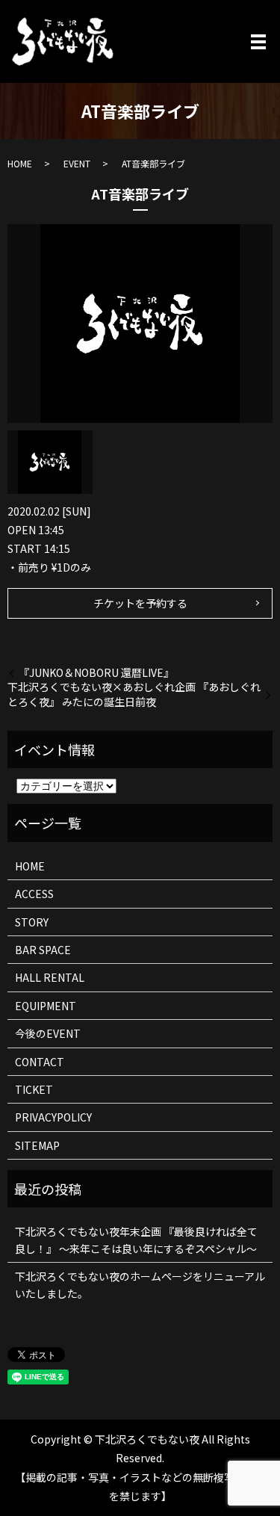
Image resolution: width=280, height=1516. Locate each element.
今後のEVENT (48, 1033)
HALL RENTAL (49, 977)
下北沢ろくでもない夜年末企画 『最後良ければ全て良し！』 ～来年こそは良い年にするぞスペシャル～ (136, 1239)
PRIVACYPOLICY (53, 1117)
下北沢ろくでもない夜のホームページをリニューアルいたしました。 (140, 1284)
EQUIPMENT (45, 1005)
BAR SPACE (43, 949)
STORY (32, 922)
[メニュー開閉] (258, 41)
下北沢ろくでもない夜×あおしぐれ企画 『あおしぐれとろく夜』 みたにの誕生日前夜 (134, 694)
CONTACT (39, 1061)
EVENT (76, 163)
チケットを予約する (140, 602)
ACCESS (34, 893)
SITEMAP (37, 1145)
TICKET (34, 1089)
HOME (19, 163)
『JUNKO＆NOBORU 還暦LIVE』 (96, 673)
